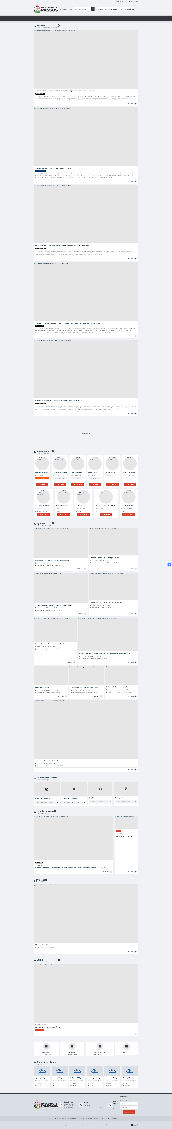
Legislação (93, 798)
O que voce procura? (66, 9)
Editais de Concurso (42, 799)
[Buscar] (93, 9)
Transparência (120, 798)
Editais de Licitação (69, 799)
